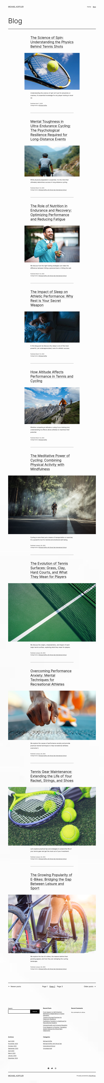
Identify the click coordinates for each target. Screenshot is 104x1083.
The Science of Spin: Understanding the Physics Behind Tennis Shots (52, 42)
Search (10, 1008)
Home (89, 7)
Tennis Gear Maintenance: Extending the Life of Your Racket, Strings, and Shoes (51, 776)
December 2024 (13, 1058)
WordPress (92, 1075)
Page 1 (45, 986)
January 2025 (12, 1055)
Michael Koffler (15, 7)
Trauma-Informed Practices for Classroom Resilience (52, 1018)
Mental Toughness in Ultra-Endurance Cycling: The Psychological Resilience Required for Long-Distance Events (50, 130)
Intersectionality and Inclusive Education (55, 1025)
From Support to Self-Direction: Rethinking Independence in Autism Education (53, 1013)
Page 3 (60, 986)
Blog (94, 7)
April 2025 (11, 1051)
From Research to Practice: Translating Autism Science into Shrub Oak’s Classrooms (55, 1029)
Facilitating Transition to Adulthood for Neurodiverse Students (54, 1021)
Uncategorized (47, 1048)
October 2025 (12, 1046)
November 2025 (13, 1043)
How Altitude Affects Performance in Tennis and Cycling (51, 376)
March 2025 (11, 1053)
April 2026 (11, 1041)
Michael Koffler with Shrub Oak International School (53, 190)
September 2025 (13, 1048)
